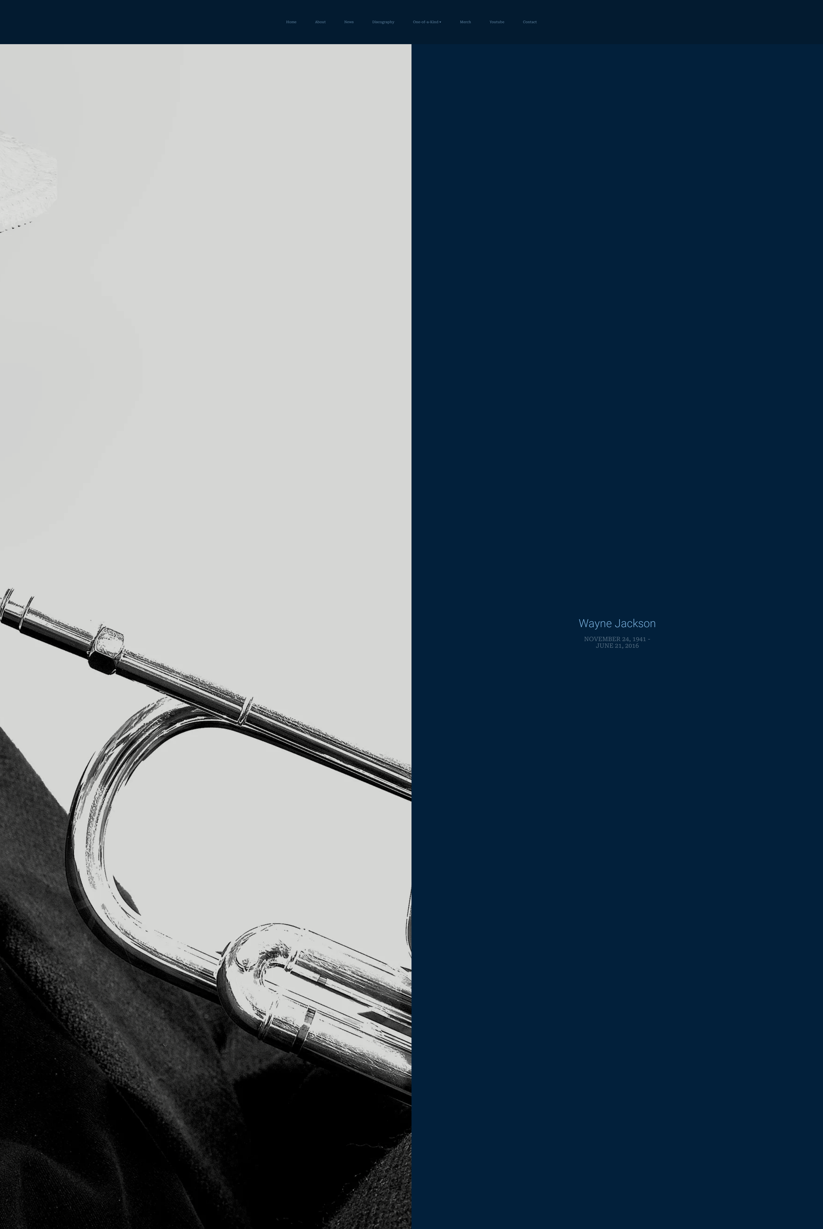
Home (291, 22)
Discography (383, 22)
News (349, 22)
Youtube (497, 22)
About (320, 22)
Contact (530, 22)
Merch (465, 22)
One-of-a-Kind (426, 22)
